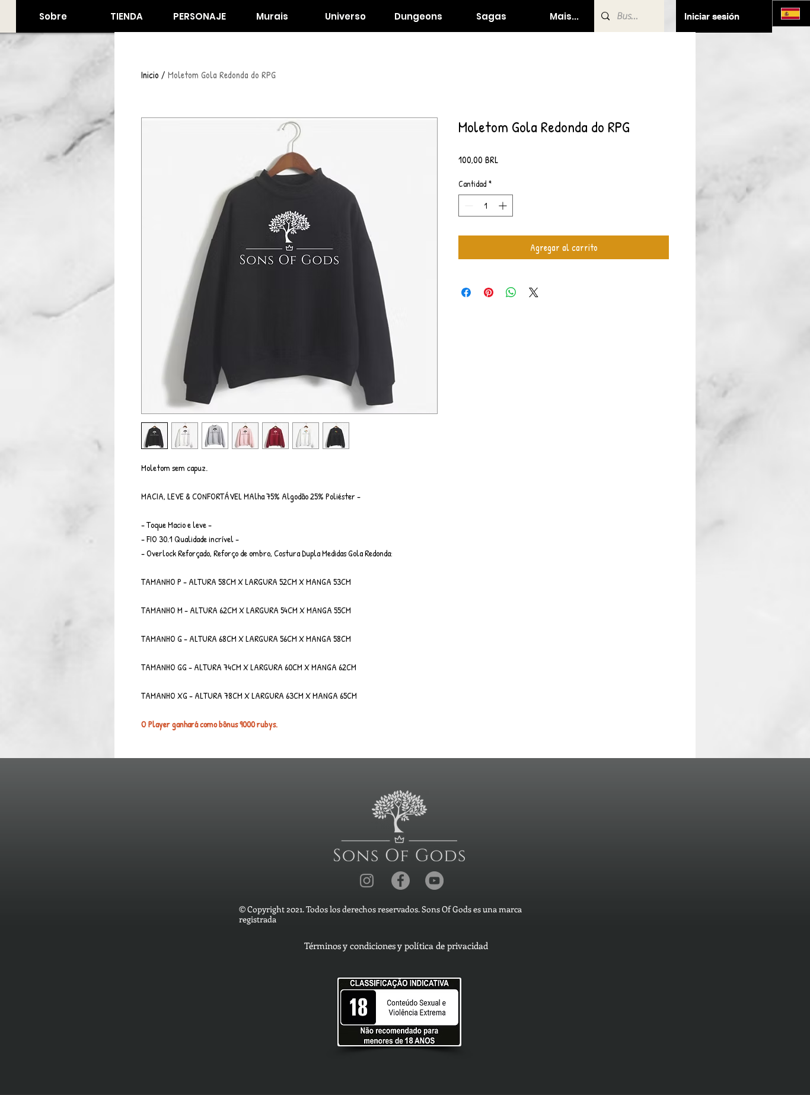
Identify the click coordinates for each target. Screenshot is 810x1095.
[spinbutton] (485, 205)
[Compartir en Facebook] (466, 292)
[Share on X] (534, 292)
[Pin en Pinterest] (488, 292)
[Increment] (503, 205)
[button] (126, 16)
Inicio (150, 74)
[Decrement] (467, 205)
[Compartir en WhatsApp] (511, 292)
